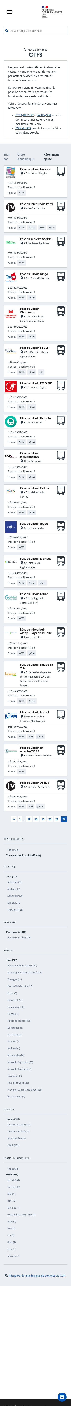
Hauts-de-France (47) (18, 1020)
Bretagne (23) (14, 979)
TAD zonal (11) (15, 909)
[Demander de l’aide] (62, 1397)
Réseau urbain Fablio (34, 594)
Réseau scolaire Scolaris (36, 239)
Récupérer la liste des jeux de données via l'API (37, 1275)
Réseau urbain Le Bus (34, 348)
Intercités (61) (14, 882)
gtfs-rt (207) (13, 1180)
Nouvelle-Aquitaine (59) (20, 1062)
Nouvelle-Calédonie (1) (19, 1069)
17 (28, 819)
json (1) (11, 1249)
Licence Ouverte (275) (19, 1124)
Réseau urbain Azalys (34, 783)
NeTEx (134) (13, 1187)
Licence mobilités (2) (18, 1131)
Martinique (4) (14, 1034)
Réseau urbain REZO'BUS (36, 383)
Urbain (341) (14, 902)
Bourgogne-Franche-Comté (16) (24, 972)
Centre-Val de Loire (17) (20, 986)
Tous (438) (13, 849)
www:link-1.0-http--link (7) (21, 1214)
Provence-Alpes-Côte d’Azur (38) (24, 1089)
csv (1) (10, 1235)
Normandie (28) (15, 1055)
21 (56, 819)
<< (13, 819)
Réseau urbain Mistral (34, 712)
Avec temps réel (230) (19, 937)
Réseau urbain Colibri (34, 488)
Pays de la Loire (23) (18, 1082)
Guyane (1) (13, 1013)
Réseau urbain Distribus (35, 559)
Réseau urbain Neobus (35, 169)
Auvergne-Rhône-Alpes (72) (22, 965)
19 (43, 819)
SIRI (48, 115)
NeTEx (41, 115)
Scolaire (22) (14, 889)
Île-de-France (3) (16, 1096)
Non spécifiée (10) (16, 1138)
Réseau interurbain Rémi (36, 204)
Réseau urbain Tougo (34, 524)
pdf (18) (11, 1200)
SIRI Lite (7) (13, 1207)
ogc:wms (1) (13, 1256)
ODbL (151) (13, 1145)
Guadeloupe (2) (15, 1007)
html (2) (11, 1221)
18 (35, 819)
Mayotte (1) (13, 1041)
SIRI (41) (11, 1193)
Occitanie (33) (14, 1076)
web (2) (11, 1228)
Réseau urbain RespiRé (35, 418)
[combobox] (35, 31)
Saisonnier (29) (15, 895)
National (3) (13, 1048)
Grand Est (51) (15, 1000)
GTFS (18, 115)
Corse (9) (12, 993)
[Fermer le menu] (21, 12)
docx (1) (11, 1242)
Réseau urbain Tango (34, 274)
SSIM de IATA (23, 128)
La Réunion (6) (15, 1027)
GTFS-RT (28, 115)
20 (49, 819)
